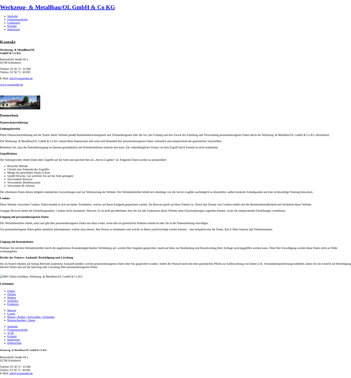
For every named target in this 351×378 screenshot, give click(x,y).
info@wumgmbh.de (21, 78)
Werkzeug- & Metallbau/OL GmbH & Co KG (57, 7)
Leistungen (13, 22)
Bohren (11, 297)
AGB (10, 333)
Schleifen (12, 300)
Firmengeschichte (17, 19)
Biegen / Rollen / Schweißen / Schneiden (31, 317)
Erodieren (13, 304)
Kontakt (12, 26)
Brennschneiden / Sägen (21, 320)
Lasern (11, 313)
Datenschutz (14, 343)
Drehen (11, 294)
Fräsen (11, 291)
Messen (11, 310)
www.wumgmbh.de (11, 84)
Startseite (12, 16)
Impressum (13, 29)
